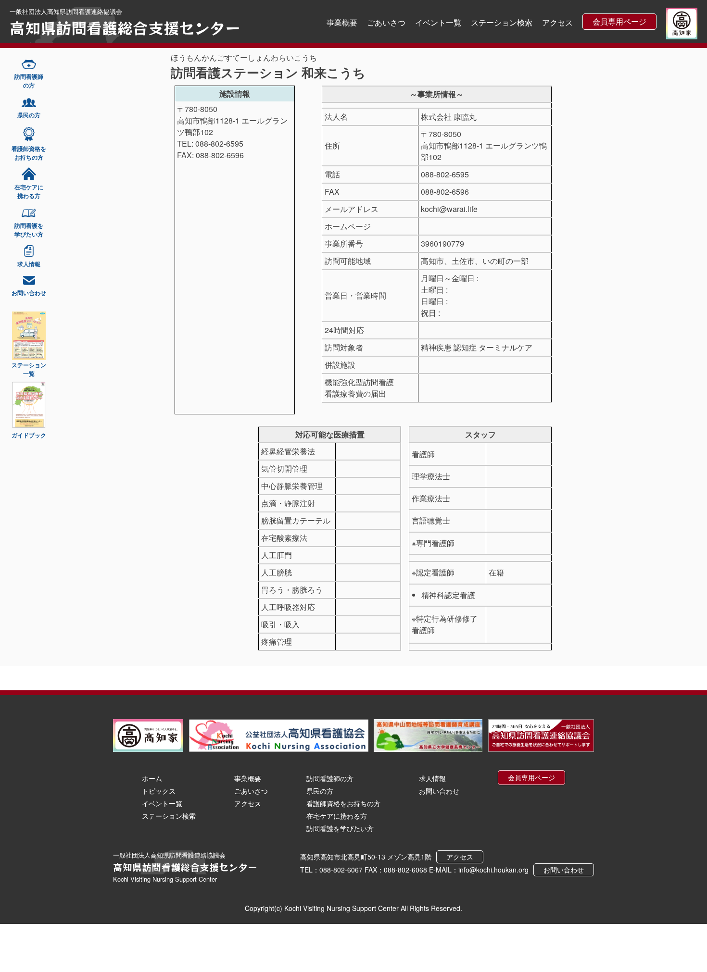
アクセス (557, 22)
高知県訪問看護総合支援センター (125, 27)
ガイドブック (29, 435)
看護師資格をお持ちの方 (343, 803)
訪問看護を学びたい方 (340, 828)
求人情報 (432, 778)
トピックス (159, 791)
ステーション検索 (501, 22)
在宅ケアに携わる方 (336, 816)
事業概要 (342, 22)
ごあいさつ (386, 22)
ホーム (152, 778)
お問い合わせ (439, 791)
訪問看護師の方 (330, 778)
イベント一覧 (438, 22)
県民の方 (319, 791)
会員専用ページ (619, 21)
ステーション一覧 (29, 369)
